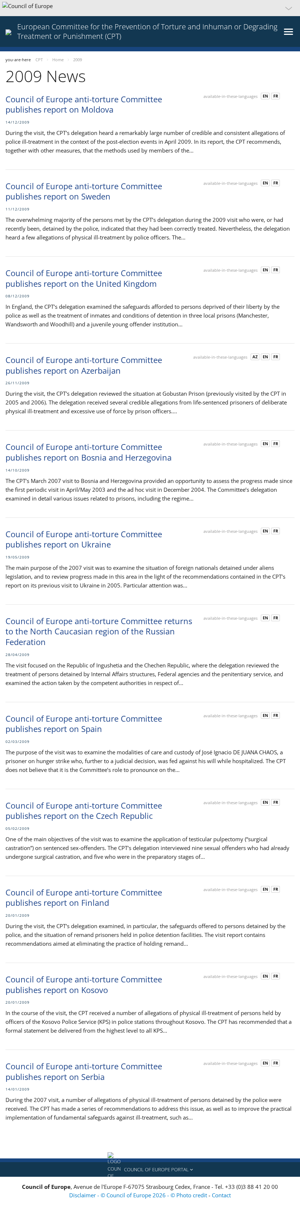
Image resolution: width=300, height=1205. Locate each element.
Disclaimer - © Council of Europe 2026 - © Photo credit (139, 1195)
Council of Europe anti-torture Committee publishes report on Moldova (83, 104)
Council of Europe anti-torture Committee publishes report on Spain (83, 724)
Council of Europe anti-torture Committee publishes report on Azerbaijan (83, 365)
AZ (255, 356)
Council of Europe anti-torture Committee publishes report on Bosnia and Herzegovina (88, 452)
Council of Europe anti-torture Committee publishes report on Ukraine (83, 539)
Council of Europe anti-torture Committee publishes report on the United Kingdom (83, 278)
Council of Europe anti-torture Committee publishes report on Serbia (83, 1071)
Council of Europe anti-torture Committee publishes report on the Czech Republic (83, 810)
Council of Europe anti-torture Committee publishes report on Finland (83, 897)
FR (275, 96)
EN (265, 96)
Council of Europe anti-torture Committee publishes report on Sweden (83, 191)
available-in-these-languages (230, 96)
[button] (150, 8)
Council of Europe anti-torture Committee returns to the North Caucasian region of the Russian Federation (98, 631)
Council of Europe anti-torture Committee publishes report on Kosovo (83, 984)
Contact (221, 1195)
